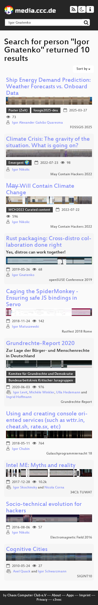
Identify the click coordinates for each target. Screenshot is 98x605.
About (56, 595)
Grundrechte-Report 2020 (40, 343)
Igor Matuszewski (25, 327)
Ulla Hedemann (68, 392)
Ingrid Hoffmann (19, 397)
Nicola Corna (54, 488)
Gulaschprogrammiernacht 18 (69, 454)
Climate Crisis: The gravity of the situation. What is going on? (48, 142)
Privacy (41, 600)
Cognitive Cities (26, 549)
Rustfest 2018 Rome (77, 332)
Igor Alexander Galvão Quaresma (37, 123)
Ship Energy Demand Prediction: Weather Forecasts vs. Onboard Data (48, 87)
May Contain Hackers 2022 (71, 174)
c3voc (57, 600)
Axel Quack (21, 571)
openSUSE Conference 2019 (70, 280)
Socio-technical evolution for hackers (44, 508)
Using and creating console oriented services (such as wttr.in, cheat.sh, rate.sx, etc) (47, 421)
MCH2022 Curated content (29, 210)
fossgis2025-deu (45, 110)
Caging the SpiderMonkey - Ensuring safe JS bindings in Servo (42, 298)
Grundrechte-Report (76, 402)
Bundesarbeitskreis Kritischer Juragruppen (40, 381)
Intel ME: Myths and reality (40, 465)
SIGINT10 (84, 576)
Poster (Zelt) (17, 110)
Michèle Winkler (41, 392)
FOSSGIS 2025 (81, 127)
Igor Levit (20, 392)
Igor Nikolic (21, 170)
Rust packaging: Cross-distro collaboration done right (48, 242)
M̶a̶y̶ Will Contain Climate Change (40, 189)
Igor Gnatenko (23, 275)
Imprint (85, 595)
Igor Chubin (21, 449)
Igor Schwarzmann (52, 571)
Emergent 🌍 (18, 163)
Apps (70, 595)
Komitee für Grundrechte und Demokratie (40, 374)
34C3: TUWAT (81, 492)
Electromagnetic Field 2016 (71, 538)
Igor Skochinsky (25, 488)
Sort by (82, 69)
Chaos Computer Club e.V (26, 595)
